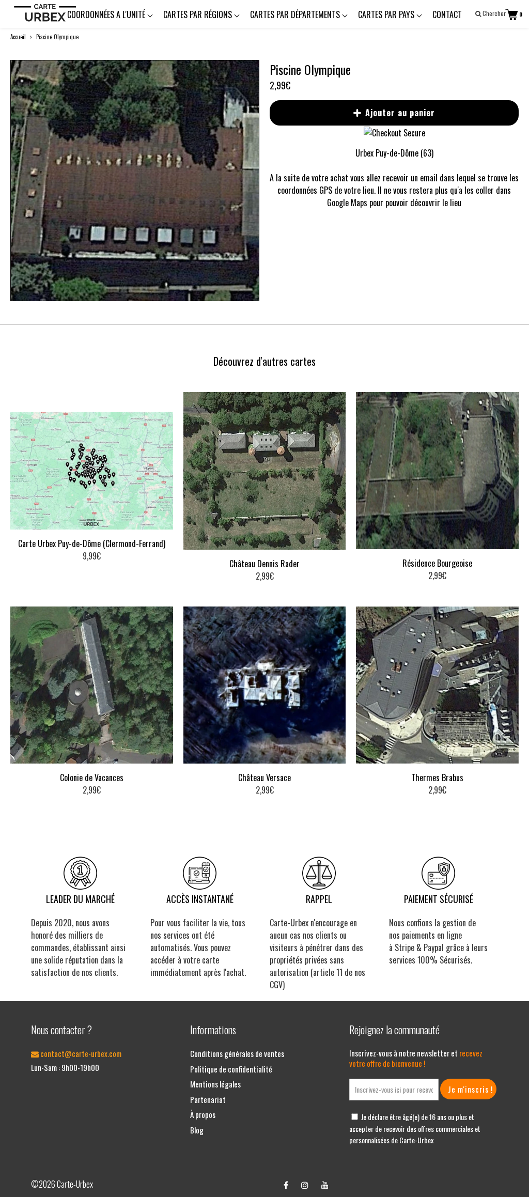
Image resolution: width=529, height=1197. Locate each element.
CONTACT (447, 14)
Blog (197, 1130)
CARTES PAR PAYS (387, 14)
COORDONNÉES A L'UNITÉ (107, 14)
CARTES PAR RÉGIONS (198, 14)
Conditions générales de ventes (237, 1053)
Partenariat (208, 1099)
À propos (202, 1114)
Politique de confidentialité (231, 1069)
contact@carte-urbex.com (80, 1053)
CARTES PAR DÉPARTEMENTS (296, 14)
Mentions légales (215, 1084)
